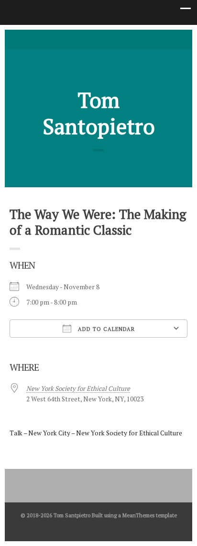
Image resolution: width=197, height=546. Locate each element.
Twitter (84, 39)
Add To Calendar (105, 329)
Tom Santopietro (99, 113)
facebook (98, 39)
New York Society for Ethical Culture (78, 388)
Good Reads (113, 39)
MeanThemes (138, 515)
